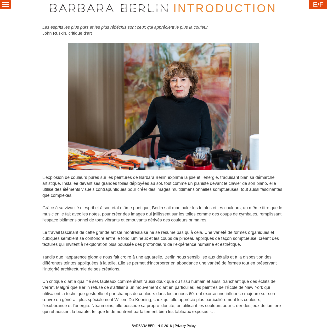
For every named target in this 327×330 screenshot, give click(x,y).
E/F (318, 4)
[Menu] (5, 4)
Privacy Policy (185, 326)
